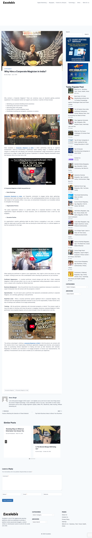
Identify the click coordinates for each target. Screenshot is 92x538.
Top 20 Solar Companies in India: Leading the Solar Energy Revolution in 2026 (81, 142)
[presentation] (46, 435)
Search (68, 32)
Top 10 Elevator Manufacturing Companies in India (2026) (82, 151)
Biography (51, 2)
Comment (6, 476)
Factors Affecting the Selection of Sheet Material (15, 412)
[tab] (29, 458)
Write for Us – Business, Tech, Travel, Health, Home (74, 525)
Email (25, 494)
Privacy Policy (65, 519)
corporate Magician (9, 390)
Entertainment (8, 68)
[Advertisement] (46, 15)
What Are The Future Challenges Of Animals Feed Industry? (82, 133)
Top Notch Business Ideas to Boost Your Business (48, 412)
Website (46, 494)
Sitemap (64, 521)
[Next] (58, 441)
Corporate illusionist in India (13, 196)
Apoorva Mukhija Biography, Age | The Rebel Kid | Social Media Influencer (82, 243)
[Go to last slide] (6, 441)
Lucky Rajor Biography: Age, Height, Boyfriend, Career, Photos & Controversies (82, 224)
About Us (64, 514)
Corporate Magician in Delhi (25, 147)
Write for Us (86, 2)
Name (5, 494)
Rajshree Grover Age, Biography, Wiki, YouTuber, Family (81, 188)
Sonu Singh (8, 74)
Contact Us (77, 158)
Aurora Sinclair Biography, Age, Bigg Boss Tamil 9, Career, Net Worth (81, 204)
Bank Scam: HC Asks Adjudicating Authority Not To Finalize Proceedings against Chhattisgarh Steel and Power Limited (78, 100)
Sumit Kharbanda (11, 433)
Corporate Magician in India (22, 390)
